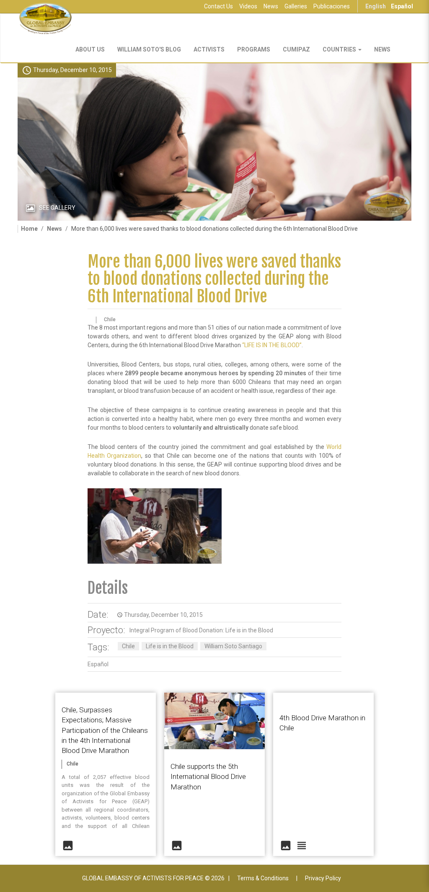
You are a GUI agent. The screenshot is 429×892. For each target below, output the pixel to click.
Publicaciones (331, 6)
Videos (248, 6)
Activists (209, 49)
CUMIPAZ (296, 49)
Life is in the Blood (170, 646)
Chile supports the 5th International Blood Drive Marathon (208, 776)
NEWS (382, 49)
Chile (128, 646)
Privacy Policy (323, 878)
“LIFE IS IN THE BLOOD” (272, 345)
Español (402, 6)
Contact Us (218, 6)
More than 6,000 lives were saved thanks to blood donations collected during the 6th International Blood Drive (214, 279)
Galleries (295, 6)
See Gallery (57, 207)
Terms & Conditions (263, 878)
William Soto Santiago (233, 646)
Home (29, 228)
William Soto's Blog (149, 49)
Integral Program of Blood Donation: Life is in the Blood (201, 630)
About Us (90, 49)
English (375, 6)
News (271, 6)
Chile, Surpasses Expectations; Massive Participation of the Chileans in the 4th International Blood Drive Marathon (105, 730)
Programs (253, 49)
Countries (340, 49)
